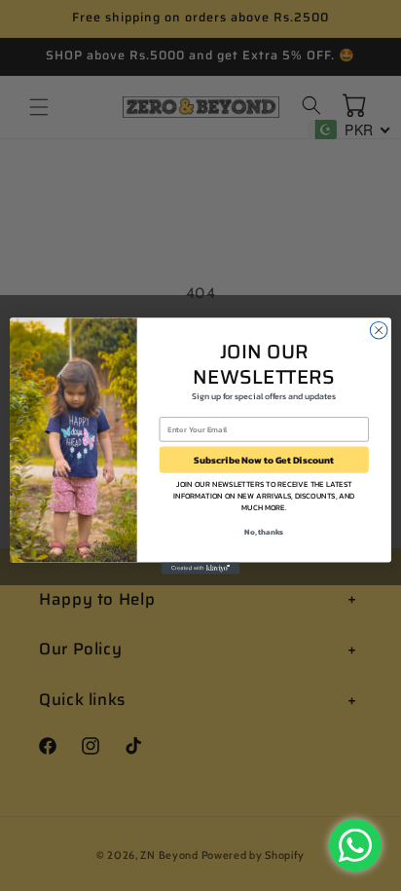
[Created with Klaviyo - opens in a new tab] (200, 568)
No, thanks (263, 532)
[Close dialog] (378, 330)
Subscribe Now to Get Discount (264, 459)
